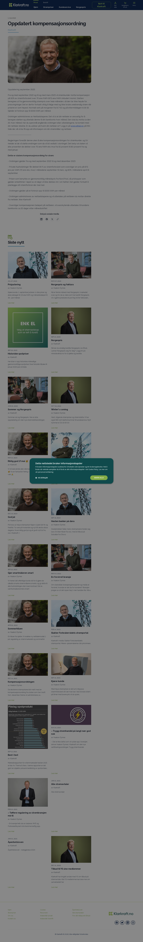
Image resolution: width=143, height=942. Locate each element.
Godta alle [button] (99, 478)
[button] (41, 478)
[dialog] (71, 471)
